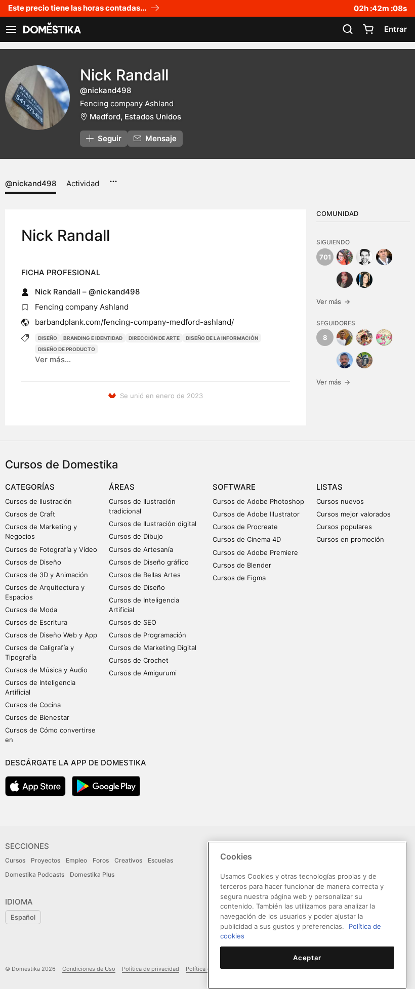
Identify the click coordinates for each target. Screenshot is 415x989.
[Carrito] (368, 29)
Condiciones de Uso (88, 968)
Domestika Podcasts (34, 874)
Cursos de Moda (31, 610)
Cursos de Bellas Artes (145, 575)
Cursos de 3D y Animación (46, 575)
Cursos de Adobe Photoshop (258, 501)
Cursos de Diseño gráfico (149, 562)
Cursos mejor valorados (353, 514)
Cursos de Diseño (33, 562)
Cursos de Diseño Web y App (51, 635)
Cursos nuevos (340, 501)
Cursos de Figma (239, 578)
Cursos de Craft (30, 514)
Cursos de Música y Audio (46, 670)
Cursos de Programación (147, 635)
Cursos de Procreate (245, 527)
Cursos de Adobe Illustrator (256, 514)
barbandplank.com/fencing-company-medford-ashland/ (134, 322)
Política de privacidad (150, 968)
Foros (101, 860)
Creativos (128, 860)
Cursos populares (344, 527)
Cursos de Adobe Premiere (255, 552)
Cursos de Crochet (139, 660)
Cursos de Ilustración (38, 501)
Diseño (47, 338)
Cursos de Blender (242, 565)
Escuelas (160, 860)
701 (325, 257)
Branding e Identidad (92, 338)
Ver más (333, 301)
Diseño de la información (222, 338)
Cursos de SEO (132, 622)
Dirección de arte (154, 338)
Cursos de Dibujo (136, 536)
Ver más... (53, 359)
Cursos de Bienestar (37, 717)
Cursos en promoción (350, 539)
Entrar (395, 29)
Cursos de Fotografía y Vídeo (51, 549)
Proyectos (45, 860)
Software (234, 487)
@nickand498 (30, 183)
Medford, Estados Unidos (135, 116)
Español (23, 917)
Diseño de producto (66, 349)
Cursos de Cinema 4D (247, 539)
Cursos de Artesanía (141, 549)
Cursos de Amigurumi (143, 673)
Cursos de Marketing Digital (152, 647)
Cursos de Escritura (36, 622)
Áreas (122, 487)
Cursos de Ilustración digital (152, 524)
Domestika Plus (92, 874)
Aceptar (307, 958)
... (113, 178)
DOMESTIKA (51, 29)
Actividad (82, 183)
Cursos (15, 860)
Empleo (76, 860)
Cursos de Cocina (33, 705)
